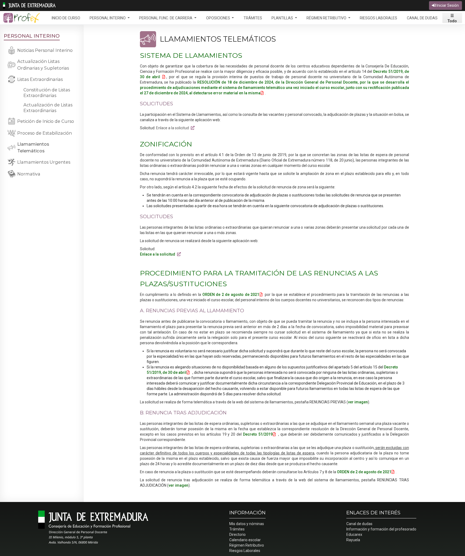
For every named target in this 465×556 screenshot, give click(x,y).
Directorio (237, 534)
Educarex (354, 534)
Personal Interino (32, 36)
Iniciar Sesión (447, 5)
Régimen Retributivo (246, 545)
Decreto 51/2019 (258, 434)
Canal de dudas (359, 524)
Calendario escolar (245, 540)
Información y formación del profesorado (381, 529)
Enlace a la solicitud (173, 128)
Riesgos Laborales (244, 550)
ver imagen (358, 402)
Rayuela (353, 540)
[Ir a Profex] (21, 17)
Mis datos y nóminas (246, 524)
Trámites (237, 529)
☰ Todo (452, 18)
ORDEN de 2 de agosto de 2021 (230, 294)
